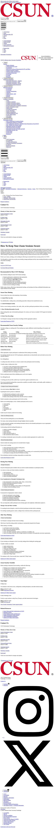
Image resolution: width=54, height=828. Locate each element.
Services (8, 96)
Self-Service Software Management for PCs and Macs (18, 69)
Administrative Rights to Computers (14, 122)
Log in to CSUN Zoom (6, 265)
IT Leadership (9, 140)
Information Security (8, 118)
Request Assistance (5, 201)
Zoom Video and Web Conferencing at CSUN (13, 611)
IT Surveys (8, 144)
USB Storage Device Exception (13, 127)
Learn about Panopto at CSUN (7, 321)
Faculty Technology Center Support (11, 615)
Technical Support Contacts (12, 70)
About (7, 100)
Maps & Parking (7, 800)
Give (4, 52)
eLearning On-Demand (11, 109)
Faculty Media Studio (11, 114)
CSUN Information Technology (10, 616)
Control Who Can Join (5, 349)
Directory (5, 796)
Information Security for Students (13, 126)
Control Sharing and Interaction (7, 489)
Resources (8, 76)
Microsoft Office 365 (8, 34)
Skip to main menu (5, 1)
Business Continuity (10, 145)
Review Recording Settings (6, 439)
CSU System (6, 824)
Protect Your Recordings (6, 517)
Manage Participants (5, 464)
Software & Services (8, 86)
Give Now (3, 809)
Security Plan (9, 132)
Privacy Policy (6, 818)
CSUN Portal (6, 32)
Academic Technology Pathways (13, 104)
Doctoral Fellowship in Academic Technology (16, 105)
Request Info (6, 48)
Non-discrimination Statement (10, 816)
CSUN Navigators (10, 139)
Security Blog (9, 131)
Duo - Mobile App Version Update (14, 125)
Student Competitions (11, 112)
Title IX (5, 814)
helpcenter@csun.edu (9, 590)
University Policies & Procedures (10, 804)
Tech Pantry (9, 115)
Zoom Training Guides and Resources (11, 613)
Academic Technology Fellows (13, 103)
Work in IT (8, 147)
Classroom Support (5, 228)
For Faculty (8, 74)
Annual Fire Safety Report (9, 820)
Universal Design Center (6, 224)
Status (4, 135)
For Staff (8, 75)
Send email (3, 234)
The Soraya (6, 801)
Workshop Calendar (5, 232)
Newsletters (8, 117)
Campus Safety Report (8, 821)
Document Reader (7, 823)
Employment (6, 799)
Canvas (5, 35)
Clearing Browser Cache (11, 66)
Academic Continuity (11, 101)
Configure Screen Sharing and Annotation (9, 386)
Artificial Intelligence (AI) (12, 113)
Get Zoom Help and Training (7, 267)
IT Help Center (4, 217)
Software (8, 95)
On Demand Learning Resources (13, 84)
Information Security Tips (12, 130)
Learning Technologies (11, 91)
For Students (9, 67)
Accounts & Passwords (11, 73)
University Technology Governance (14, 143)
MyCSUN (3, 29)
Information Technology (6, 54)
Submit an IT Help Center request (8, 558)
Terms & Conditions (7, 815)
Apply (4, 50)
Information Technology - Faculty (13, 83)
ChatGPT (8, 92)
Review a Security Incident (6, 538)
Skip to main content (13, 1)
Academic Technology (8, 97)
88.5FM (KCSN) (7, 802)
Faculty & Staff (6, 42)
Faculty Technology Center (12, 106)
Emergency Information (8, 797)
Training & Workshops (8, 78)
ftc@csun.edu (7, 602)
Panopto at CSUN (7, 612)
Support (5, 62)
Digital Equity (9, 108)
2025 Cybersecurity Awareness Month (14, 121)
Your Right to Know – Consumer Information (13, 805)
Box (4, 37)
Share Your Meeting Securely (7, 415)
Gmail (4, 33)
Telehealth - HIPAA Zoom (9, 198)
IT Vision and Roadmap (11, 141)
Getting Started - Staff (11, 93)
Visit (4, 49)
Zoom (4, 38)
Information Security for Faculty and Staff (15, 128)
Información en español (8, 45)
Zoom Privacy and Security (9, 199)
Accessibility (6, 795)
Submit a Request (10, 65)
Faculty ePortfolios (10, 110)
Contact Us (3, 681)
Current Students (7, 40)
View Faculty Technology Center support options (11, 604)
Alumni (5, 43)
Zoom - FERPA (6, 196)
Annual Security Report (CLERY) (11, 819)
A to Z (4, 793)
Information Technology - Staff (13, 82)
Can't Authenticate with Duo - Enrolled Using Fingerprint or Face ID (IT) (22, 123)
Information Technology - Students (14, 80)
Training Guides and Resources (13, 71)
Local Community (7, 44)
